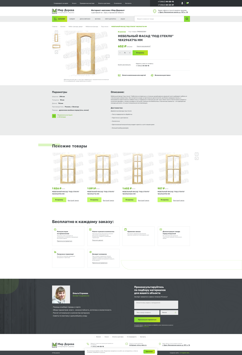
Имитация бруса (110, 19)
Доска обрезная (85, 19)
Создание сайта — (175, 352)
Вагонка (97, 19)
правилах (102, 352)
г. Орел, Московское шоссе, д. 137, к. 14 (173, 12)
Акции (123, 19)
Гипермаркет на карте (61, 3)
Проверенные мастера (87, 3)
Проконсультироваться (64, 241)
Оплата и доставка (104, 3)
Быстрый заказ (73, 200)
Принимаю (149, 351)
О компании (118, 3)
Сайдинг (72, 19)
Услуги (74, 3)
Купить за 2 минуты (124, 65)
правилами (146, 326)
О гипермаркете (132, 337)
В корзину (59, 200)
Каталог (61, 19)
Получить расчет (97, 240)
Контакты (128, 3)
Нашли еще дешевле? (143, 46)
